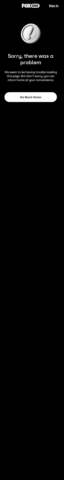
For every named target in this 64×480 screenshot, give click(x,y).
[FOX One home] (31, 5)
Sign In (53, 6)
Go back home (30, 97)
